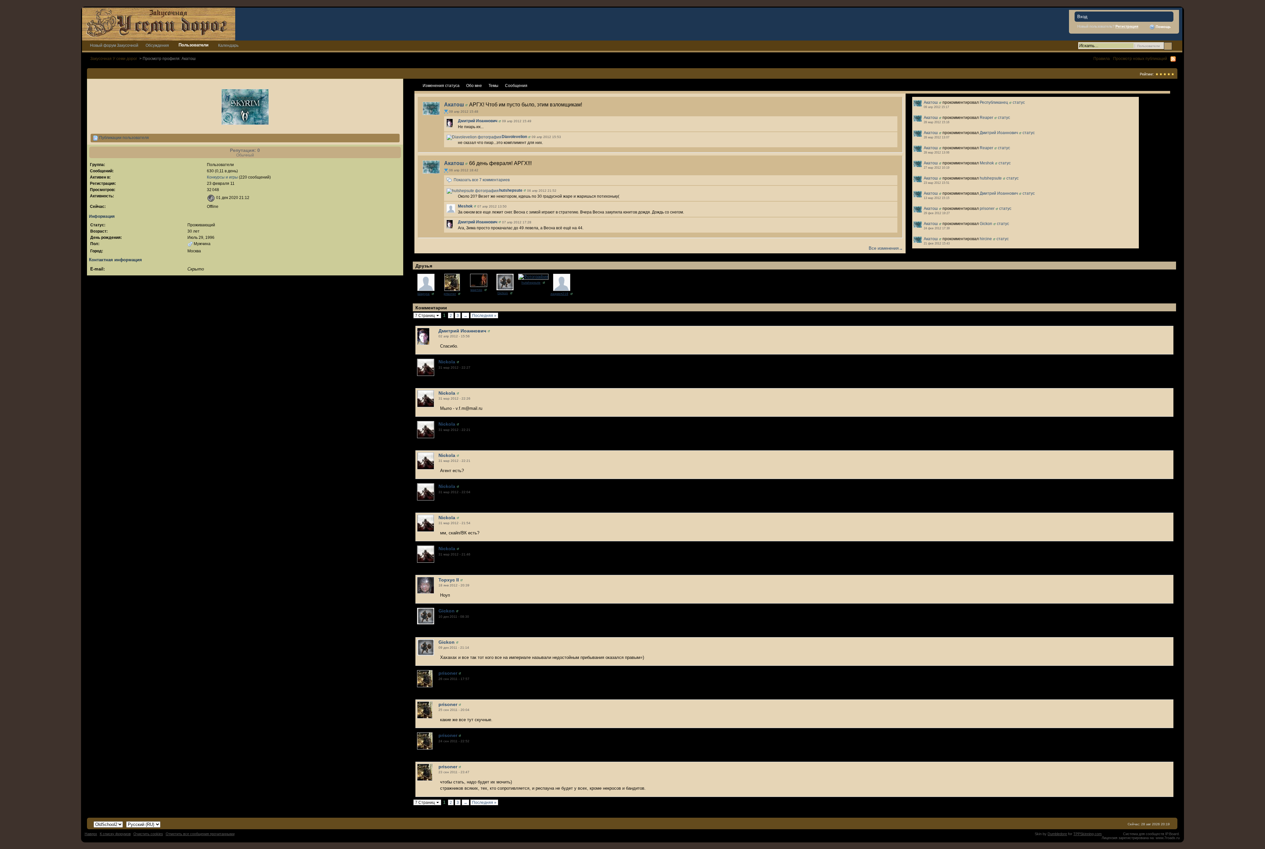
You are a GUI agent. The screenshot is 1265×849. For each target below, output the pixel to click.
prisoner (987, 208)
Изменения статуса (441, 85)
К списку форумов (115, 834)
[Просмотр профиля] (431, 107)
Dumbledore (1057, 834)
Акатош (454, 104)
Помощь (1163, 27)
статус (1019, 102)
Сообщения (516, 85)
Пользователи (194, 44)
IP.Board (1172, 834)
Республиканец (994, 102)
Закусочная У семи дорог (113, 58)
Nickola (446, 361)
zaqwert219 (559, 294)
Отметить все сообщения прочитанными (200, 834)
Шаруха (423, 294)
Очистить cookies (148, 834)
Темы (493, 85)
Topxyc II (448, 579)
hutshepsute (510, 190)
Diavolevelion (514, 136)
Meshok (465, 206)
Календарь (228, 45)
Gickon (986, 223)
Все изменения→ (886, 248)
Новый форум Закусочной (114, 45)
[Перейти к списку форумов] (158, 23)
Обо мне (474, 85)
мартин (476, 290)
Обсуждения (157, 45)
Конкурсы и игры (222, 177)
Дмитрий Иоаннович (477, 121)
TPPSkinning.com (1087, 834)
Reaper (986, 117)
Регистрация (1126, 26)
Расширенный (1176, 45)
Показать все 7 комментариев (482, 180)
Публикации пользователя (123, 137)
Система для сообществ (1143, 834)
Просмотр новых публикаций (1140, 58)
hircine (986, 239)
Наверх (91, 834)
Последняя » (484, 315)
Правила (1101, 58)
